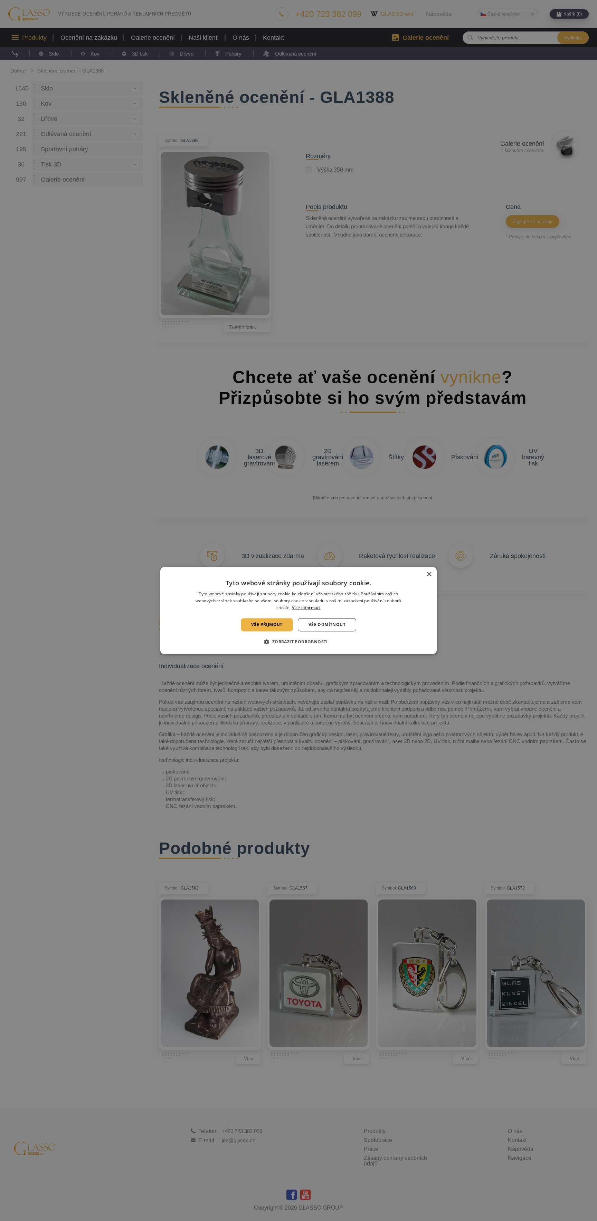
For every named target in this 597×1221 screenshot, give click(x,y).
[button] (298, 641)
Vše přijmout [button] (267, 624)
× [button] (429, 574)
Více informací (306, 607)
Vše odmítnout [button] (327, 624)
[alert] (298, 610)
